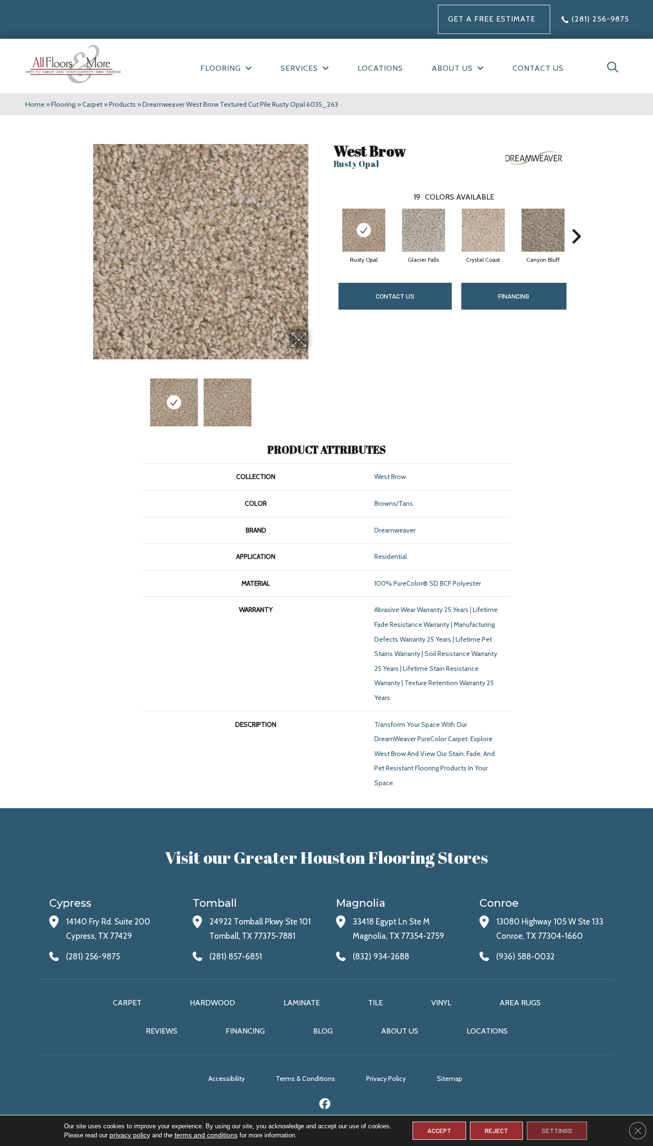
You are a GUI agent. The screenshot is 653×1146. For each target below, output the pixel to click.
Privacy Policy (386, 1078)
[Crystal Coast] (483, 230)
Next (314, 397)
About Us (399, 1030)
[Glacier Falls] (423, 230)
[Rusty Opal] (364, 230)
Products (122, 104)
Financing (245, 1030)
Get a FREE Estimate (491, 18)
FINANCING (513, 296)
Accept (439, 1130)
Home (34, 104)
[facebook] (325, 1105)
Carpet (92, 104)
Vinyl (441, 1002)
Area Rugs (520, 1002)
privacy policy (129, 1135)
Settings (557, 1130)
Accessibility (226, 1078)
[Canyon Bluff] (543, 230)
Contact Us (395, 296)
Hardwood (212, 1002)
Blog (323, 1030)
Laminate (301, 1002)
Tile (375, 1002)
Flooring (63, 104)
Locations (487, 1030)
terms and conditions (206, 1135)
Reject (496, 1130)
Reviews (161, 1030)
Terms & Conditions (305, 1078)
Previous (86, 397)
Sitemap (449, 1078)
